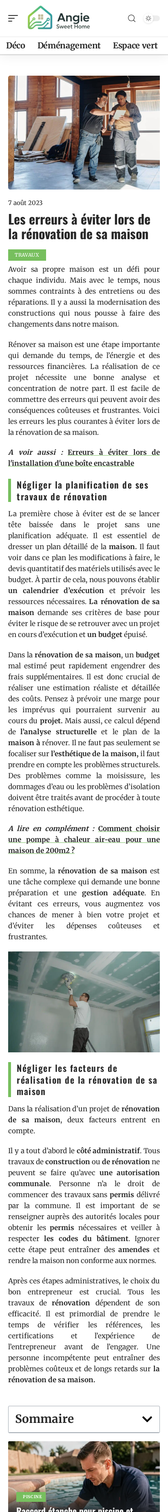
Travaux (27, 255)
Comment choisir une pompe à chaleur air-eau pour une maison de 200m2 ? (84, 839)
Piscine (32, 1496)
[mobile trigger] (15, 18)
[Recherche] (131, 18)
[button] (147, 1419)
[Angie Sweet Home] (58, 18)
